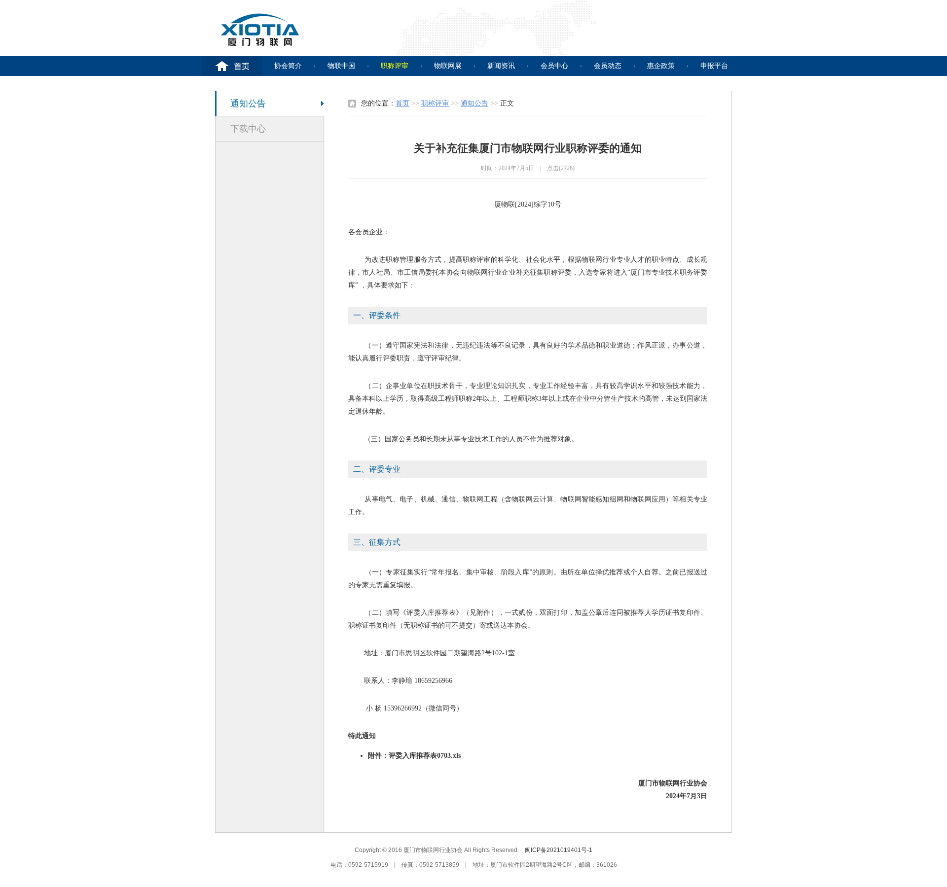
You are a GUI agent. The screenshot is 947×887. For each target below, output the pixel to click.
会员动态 (607, 66)
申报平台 (714, 66)
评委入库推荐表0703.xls (425, 755)
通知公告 (248, 103)
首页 (402, 103)
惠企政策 (661, 66)
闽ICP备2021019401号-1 (558, 850)
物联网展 (448, 66)
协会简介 (288, 66)
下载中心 (248, 129)
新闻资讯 (501, 66)
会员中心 (554, 66)
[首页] (232, 66)
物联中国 (341, 66)
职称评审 (394, 66)
